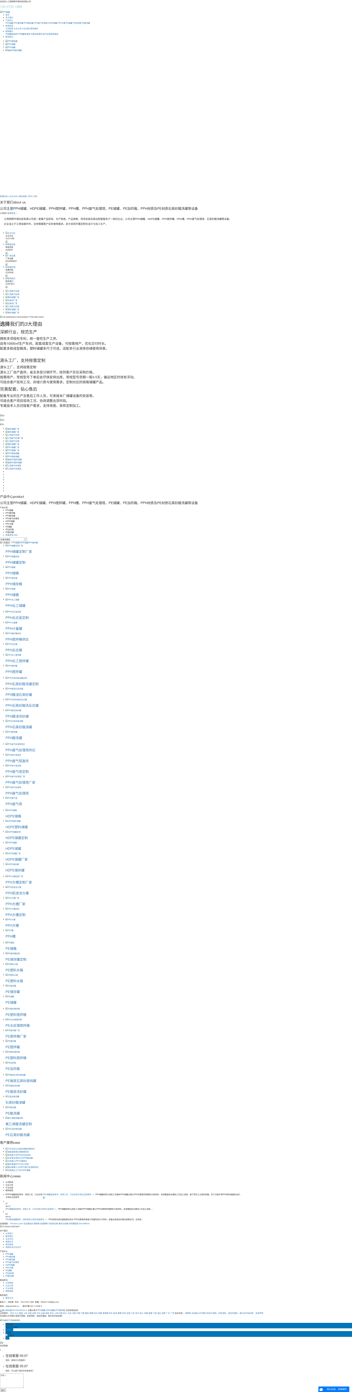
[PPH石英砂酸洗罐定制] (16, 677)
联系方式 (9, 1297)
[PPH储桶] (10, 566)
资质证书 (9, 1241)
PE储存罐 (13, 991)
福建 (150, 1313)
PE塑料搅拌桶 (16, 1014)
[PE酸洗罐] (11, 1106)
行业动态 (26, 28)
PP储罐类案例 (24, 34)
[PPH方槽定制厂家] (14, 876)
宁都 (82, 1313)
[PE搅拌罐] (11, 1040)
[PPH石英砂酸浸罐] (14, 720)
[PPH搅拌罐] (11, 665)
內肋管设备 (53, 1223)
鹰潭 (120, 1313)
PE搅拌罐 (13, 1046)
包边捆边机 (28, 1223)
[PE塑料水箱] (12, 963)
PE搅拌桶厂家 (16, 1036)
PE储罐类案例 (12, 34)
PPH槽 (11, 936)
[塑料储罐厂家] (12, 296)
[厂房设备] (10, 255)
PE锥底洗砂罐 (16, 1091)
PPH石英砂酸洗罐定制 (22, 683)
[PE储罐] (10, 996)
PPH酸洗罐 (29, 23)
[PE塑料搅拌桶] (13, 1008)
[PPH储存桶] (11, 577)
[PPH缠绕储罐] (12, 453)
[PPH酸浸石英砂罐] (14, 688)
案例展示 (9, 31)
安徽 (146, 1313)
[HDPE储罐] (11, 842)
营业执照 (9, 1244)
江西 (155, 1313)
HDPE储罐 (52, 23)
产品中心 (9, 20)
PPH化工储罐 (15, 605)
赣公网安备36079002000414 (14, 1310)
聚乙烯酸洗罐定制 (19, 1123)
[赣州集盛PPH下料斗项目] (17, 1163)
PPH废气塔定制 (17, 771)
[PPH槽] (9, 930)
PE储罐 (69, 23)
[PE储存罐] (11, 985)
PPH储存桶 (14, 583)
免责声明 (259, 1313)
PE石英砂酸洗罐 (18, 1134)
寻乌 (38, 1313)
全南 (30, 1313)
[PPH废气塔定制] (13, 765)
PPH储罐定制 (15, 562)
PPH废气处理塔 (41, 23)
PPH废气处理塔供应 (20, 749)
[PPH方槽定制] (12, 908)
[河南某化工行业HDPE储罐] (18, 1169)
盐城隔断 (44, 1223)
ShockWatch (84, 1223)
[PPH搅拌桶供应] (13, 633)
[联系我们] (10, 278)
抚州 (96, 1313)
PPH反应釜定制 (17, 617)
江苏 (133, 1313)
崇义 (65, 1313)
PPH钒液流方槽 (17, 893)
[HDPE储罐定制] (13, 831)
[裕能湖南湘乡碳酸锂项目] (17, 1151)
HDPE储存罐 (15, 870)
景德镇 (105, 1313)
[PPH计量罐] (11, 622)
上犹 (25, 1313)
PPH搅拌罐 (18, 23)
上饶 (56, 1313)
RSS (30, 196)
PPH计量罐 (14, 628)
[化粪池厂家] (11, 299)
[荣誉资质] (10, 244)
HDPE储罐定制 (17, 837)
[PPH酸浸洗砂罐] (13, 709)
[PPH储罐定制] (12, 556)
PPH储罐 (9, 23)
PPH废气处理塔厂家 (20, 782)
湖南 (164, 1313)
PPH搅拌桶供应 (17, 639)
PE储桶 (11, 948)
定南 (128, 1313)
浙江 (142, 1313)
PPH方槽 (61, 23)
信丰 (12, 1313)
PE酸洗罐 (86, 23)
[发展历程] (10, 266)
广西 (172, 1313)
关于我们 (9, 17)
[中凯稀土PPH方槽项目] (16, 1160)
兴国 (74, 1313)
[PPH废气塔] (11, 797)
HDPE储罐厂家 (17, 859)
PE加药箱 (77, 23)
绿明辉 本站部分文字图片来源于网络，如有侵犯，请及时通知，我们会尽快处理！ (220, 1313)
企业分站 (13, 196)
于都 (78, 1313)
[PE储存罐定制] (13, 953)
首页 (7, 14)
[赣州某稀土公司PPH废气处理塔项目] (22, 1166)
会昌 (43, 1313)
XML (36, 196)
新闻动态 (9, 25)
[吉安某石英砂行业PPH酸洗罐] (19, 1157)
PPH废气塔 (14, 803)
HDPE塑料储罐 (17, 826)
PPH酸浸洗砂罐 (17, 716)
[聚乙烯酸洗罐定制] (14, 1117)
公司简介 (9, 1233)
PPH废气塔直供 (17, 760)
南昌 (21, 1313)
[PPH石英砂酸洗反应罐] (16, 699)
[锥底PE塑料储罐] (14, 459)
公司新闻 (9, 28)
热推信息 (4, 196)
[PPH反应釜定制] (13, 611)
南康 (91, 1313)
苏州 (137, 1313)
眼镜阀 (37, 1223)
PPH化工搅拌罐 (17, 660)
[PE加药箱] (11, 1062)
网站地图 (22, 196)
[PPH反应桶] (11, 643)
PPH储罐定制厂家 (19, 551)
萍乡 (111, 1313)
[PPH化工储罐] (12, 599)
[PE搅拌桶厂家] (13, 1029)
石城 (60, 1313)
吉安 (124, 1313)
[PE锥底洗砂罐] (13, 1085)
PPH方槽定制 (15, 914)
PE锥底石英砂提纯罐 (21, 1080)
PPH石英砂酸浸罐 (19, 726)
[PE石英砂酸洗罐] (14, 1128)
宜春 (100, 1313)
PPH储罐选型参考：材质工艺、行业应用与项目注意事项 (67, 1194)
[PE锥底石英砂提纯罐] (16, 1074)
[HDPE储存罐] (12, 863)
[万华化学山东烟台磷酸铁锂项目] (20, 1148)
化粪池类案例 (36, 34)
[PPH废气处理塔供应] (15, 743)
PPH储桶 (12, 572)
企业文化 (9, 1238)
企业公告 (17, 28)
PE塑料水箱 (14, 969)
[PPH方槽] (10, 919)
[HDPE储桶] (11, 809)
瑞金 (47, 1313)
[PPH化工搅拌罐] (13, 654)
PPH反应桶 (14, 649)
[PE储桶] (10, 942)
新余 (115, 1313)
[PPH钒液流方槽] (13, 886)
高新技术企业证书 (13, 1247)
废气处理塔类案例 (50, 34)
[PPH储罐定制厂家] (14, 545)
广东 (168, 1313)
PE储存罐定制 (16, 959)
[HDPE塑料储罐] (13, 820)
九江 (16, 1313)
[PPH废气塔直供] (13, 754)
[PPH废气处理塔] (13, 786)
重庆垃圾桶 (63, 1223)
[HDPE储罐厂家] (13, 853)
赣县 (87, 1313)
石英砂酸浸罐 (15, 1102)
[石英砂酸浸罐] (12, 1096)
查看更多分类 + (12, 534)
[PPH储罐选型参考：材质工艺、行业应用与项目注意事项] (44, 1197)
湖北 (159, 1313)
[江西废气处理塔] (13, 465)
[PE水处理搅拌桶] (14, 1019)
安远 (52, 1313)
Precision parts (16, 1223)
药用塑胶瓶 (73, 1223)
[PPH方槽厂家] (12, 897)
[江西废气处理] (12, 290)
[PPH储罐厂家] (12, 446)
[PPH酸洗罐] (11, 731)
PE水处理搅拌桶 (18, 1025)
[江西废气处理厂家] (14, 437)
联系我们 (9, 36)
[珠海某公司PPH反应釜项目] (18, 1154)
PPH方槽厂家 (15, 903)
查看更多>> (13, 213)
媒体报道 (34, 28)
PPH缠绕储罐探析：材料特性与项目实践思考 (25, 1219)
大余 (69, 1313)
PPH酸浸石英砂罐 (19, 694)
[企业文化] (10, 232)
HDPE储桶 (13, 816)
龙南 (34, 1313)
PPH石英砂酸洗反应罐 (22, 705)
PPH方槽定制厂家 (19, 882)
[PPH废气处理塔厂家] (15, 776)
